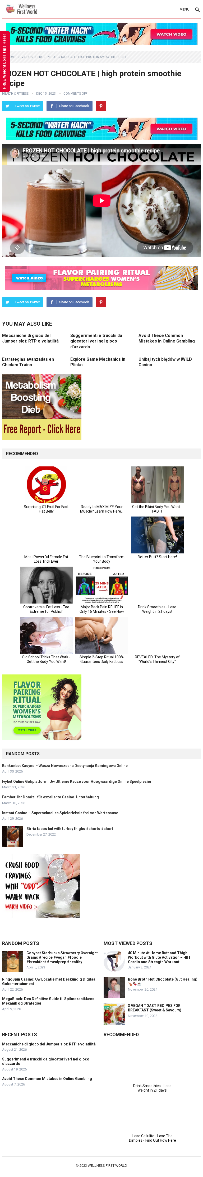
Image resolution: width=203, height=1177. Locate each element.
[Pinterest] (101, 106)
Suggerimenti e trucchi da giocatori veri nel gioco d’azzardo (96, 341)
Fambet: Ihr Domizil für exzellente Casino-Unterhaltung (50, 797)
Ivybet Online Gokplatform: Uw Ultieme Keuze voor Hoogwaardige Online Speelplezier (76, 781)
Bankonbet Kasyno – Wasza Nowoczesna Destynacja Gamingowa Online (65, 766)
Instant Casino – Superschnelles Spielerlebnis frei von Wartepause (60, 813)
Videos (27, 57)
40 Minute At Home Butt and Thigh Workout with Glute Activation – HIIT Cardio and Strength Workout (159, 957)
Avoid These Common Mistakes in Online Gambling (47, 1079)
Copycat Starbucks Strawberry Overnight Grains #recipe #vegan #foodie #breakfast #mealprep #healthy (62, 957)
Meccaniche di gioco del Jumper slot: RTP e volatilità (49, 1044)
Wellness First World (107, 1166)
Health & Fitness (15, 93)
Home (11, 57)
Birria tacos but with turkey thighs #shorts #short (69, 829)
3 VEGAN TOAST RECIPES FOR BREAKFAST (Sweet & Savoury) (154, 1008)
